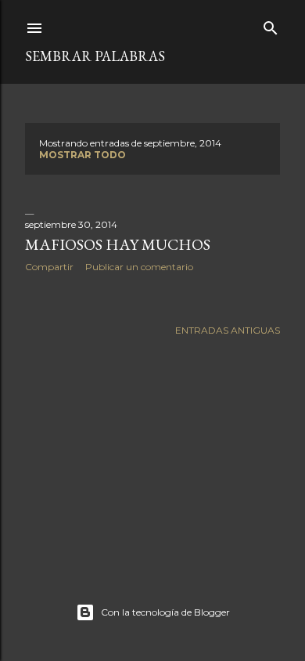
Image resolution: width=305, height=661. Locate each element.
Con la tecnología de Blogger (165, 612)
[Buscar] (270, 24)
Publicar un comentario (139, 267)
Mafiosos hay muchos (117, 244)
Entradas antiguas (227, 330)
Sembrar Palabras (95, 56)
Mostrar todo (82, 155)
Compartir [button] (49, 267)
